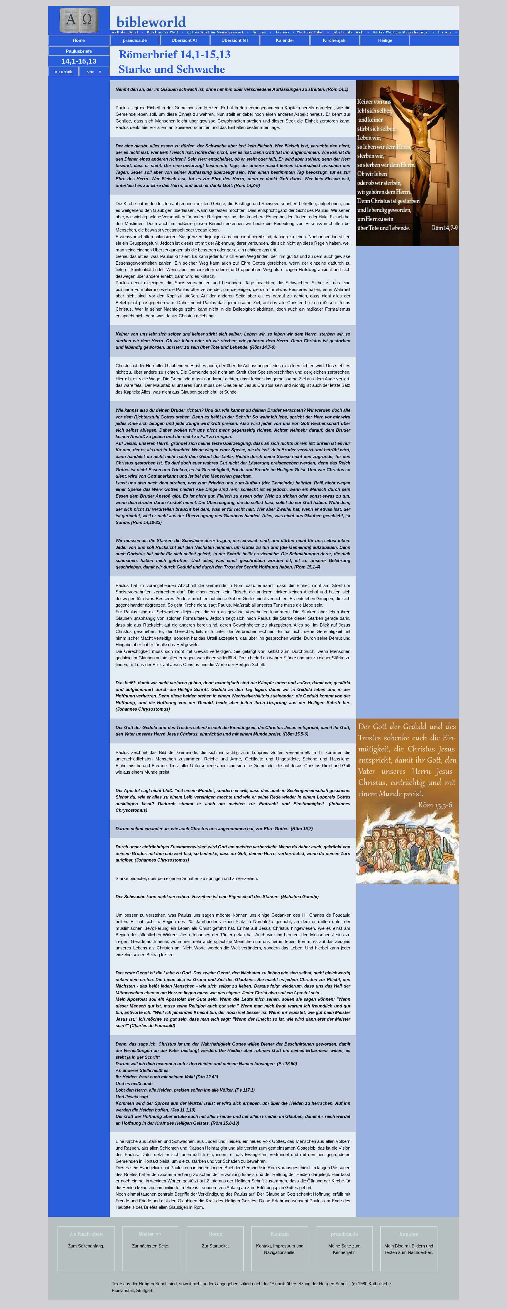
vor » (94, 71)
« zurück (63, 71)
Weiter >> (151, 1234)
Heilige (385, 40)
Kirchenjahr (335, 40)
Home (79, 40)
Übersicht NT (235, 40)
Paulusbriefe (79, 51)
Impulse (409, 1234)
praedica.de (135, 40)
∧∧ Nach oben (86, 1234)
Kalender (285, 40)
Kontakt (280, 1234)
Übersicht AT (185, 40)
